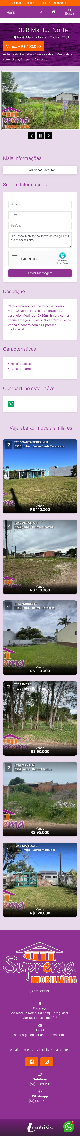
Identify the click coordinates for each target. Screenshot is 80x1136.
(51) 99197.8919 (57, 3)
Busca (69, 13)
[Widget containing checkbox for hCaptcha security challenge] (39, 258)
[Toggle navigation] (27, 12)
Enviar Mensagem (40, 273)
